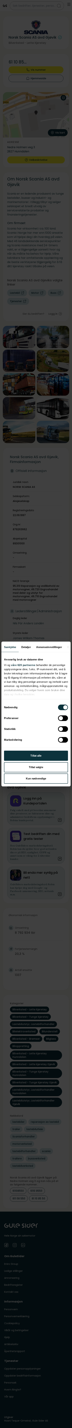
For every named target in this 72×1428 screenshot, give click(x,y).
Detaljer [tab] (26, 647)
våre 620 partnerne (23, 665)
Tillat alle (35, 755)
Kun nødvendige (36, 778)
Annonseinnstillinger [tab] (49, 647)
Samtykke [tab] (10, 647)
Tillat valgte (36, 767)
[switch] (63, 718)
